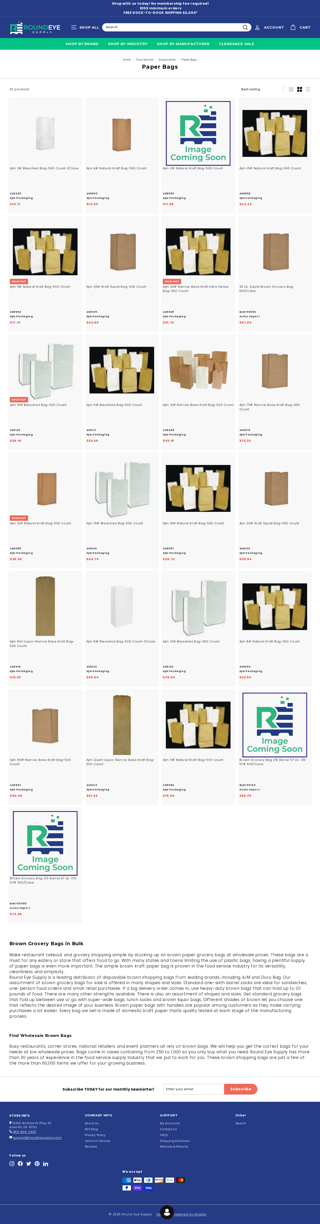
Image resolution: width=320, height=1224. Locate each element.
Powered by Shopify (190, 1214)
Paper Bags (189, 59)
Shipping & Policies (175, 1141)
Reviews (91, 1146)
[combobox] (176, 27)
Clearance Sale (236, 44)
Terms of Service (97, 1141)
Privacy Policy (95, 1135)
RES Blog (91, 1129)
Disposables (167, 59)
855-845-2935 (24, 1132)
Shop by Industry (128, 44)
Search (240, 1123)
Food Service (144, 59)
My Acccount (170, 1123)
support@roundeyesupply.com (37, 1138)
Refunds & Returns (174, 1146)
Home (127, 59)
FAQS (164, 1135)
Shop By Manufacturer (183, 44)
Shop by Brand (82, 44)
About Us (92, 1123)
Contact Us (168, 1129)
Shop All (86, 28)
